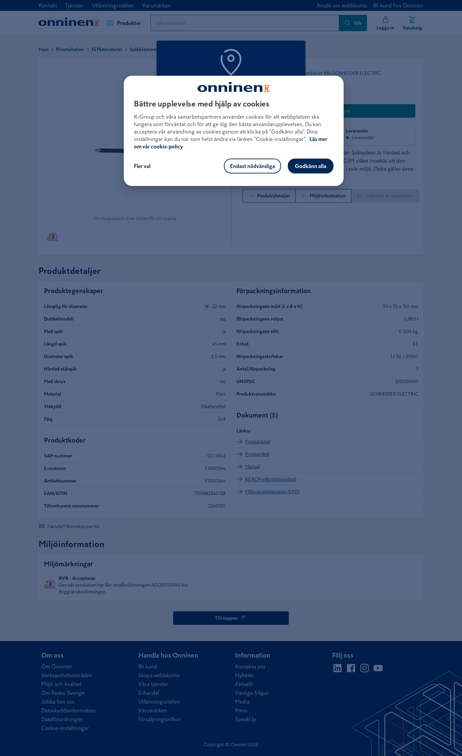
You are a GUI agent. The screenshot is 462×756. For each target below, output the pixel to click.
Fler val (142, 166)
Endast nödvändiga (252, 166)
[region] (234, 131)
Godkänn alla (310, 166)
